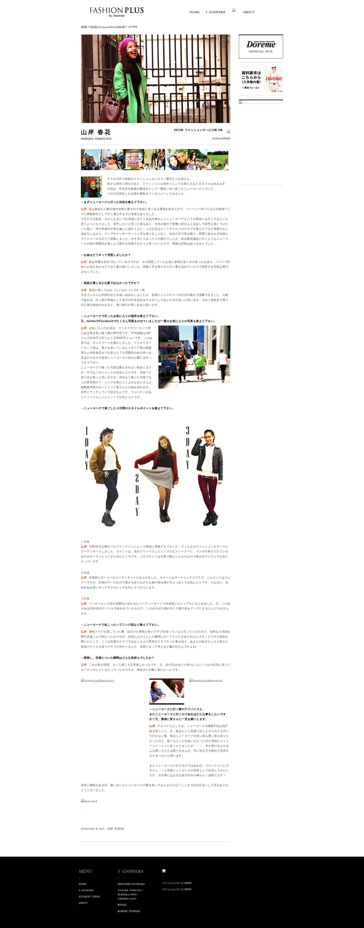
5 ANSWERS (86, 890)
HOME (84, 26)
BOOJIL (122, 904)
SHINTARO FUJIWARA (131, 883)
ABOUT (83, 902)
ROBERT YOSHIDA (129, 911)
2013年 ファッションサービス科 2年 (107, 26)
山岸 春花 (132, 26)
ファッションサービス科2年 (176, 883)
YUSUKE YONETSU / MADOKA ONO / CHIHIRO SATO (130, 894)
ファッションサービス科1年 (176, 889)
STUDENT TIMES (89, 896)
